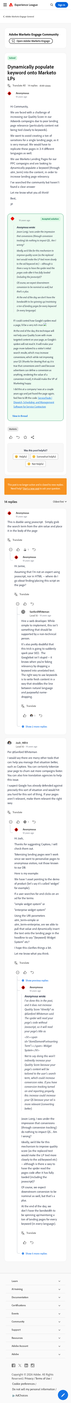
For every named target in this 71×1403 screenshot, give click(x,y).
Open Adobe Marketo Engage (33, 41)
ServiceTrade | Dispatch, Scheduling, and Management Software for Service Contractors (33, 402)
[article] (35, 531)
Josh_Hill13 (22, 742)
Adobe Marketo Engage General (19, 16)
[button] (19, 85)
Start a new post (31, 488)
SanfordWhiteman (39, 611)
